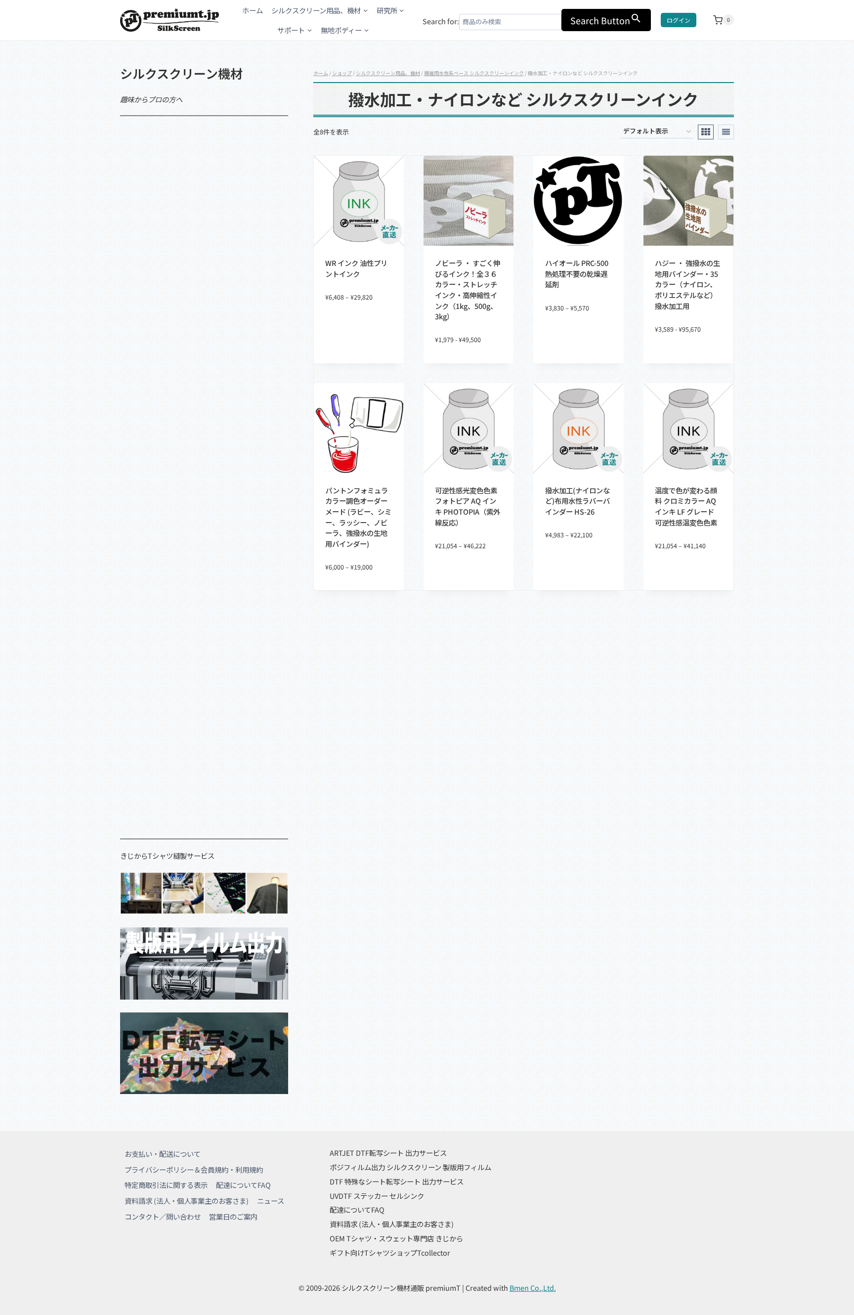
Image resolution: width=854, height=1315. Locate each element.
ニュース (270, 1200)
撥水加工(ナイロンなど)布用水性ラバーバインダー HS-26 (577, 501)
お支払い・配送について (163, 1153)
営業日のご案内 (233, 1216)
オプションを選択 (468, 578)
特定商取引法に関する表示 (166, 1185)
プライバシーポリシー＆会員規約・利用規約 (194, 1169)
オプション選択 (359, 329)
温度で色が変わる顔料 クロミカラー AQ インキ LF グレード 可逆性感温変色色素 (686, 506)
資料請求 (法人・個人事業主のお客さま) (187, 1200)
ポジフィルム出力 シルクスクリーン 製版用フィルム (410, 1167)
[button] (392, 314)
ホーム (252, 10)
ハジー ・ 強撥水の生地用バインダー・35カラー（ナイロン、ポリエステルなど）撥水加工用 (687, 284)
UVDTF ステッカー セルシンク (377, 1195)
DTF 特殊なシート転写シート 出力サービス (397, 1181)
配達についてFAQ (243, 1185)
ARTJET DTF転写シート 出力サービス (388, 1152)
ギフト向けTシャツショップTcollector (390, 1252)
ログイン (678, 20)
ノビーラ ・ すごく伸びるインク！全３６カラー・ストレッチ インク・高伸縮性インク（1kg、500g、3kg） (467, 289)
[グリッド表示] (706, 132)
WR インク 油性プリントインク (356, 268)
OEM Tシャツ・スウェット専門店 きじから (396, 1238)
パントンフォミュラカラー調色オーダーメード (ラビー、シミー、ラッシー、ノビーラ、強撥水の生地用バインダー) (358, 517)
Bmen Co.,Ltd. (533, 1287)
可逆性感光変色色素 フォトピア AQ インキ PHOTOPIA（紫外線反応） (467, 506)
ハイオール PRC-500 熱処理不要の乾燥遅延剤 (576, 273)
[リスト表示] (726, 132)
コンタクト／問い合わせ (163, 1216)
